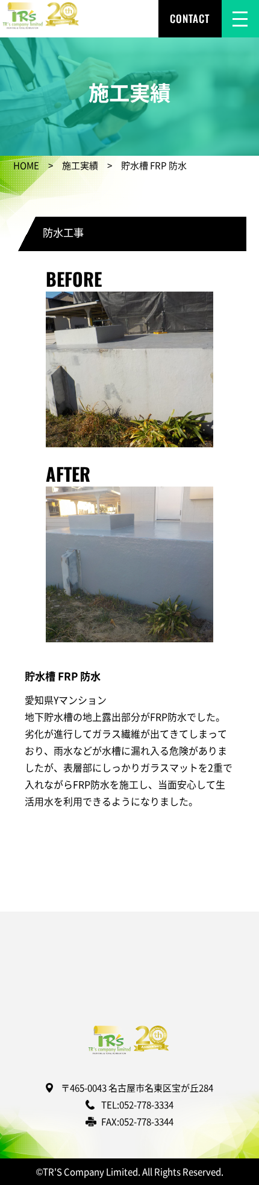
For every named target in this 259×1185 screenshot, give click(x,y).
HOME (26, 165)
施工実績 (80, 165)
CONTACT (190, 18)
